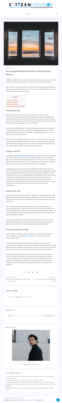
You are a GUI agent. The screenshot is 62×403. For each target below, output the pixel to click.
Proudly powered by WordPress (13, 400)
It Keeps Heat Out (12, 100)
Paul (16, 78)
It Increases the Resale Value (15, 106)
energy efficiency (29, 236)
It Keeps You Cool (12, 104)
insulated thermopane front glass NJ (24, 155)
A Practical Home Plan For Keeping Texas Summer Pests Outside (24, 380)
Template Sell (40, 400)
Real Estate (9, 68)
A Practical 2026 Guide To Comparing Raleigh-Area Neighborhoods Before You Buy (29, 382)
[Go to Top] (58, 399)
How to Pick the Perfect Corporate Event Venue (44, 280)
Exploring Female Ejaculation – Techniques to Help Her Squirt (18, 280)
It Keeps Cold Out (12, 102)
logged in (18, 297)
